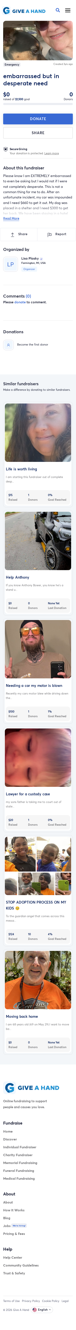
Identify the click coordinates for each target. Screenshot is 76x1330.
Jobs (7, 1225)
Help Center (12, 1257)
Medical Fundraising (19, 1178)
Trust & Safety (14, 1273)
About (8, 1202)
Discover (10, 1139)
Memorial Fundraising (20, 1162)
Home (8, 1131)
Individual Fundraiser (19, 1147)
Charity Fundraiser (18, 1155)
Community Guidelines (21, 1265)
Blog (6, 1218)
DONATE (38, 118)
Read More (11, 218)
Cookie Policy (50, 1301)
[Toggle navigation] (68, 10)
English (43, 1310)
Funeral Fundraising (18, 1170)
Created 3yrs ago (63, 64)
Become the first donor (32, 344)
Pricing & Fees (14, 1233)
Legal (65, 1301)
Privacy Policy (31, 1301)
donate (20, 302)
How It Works (13, 1210)
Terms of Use (11, 1301)
